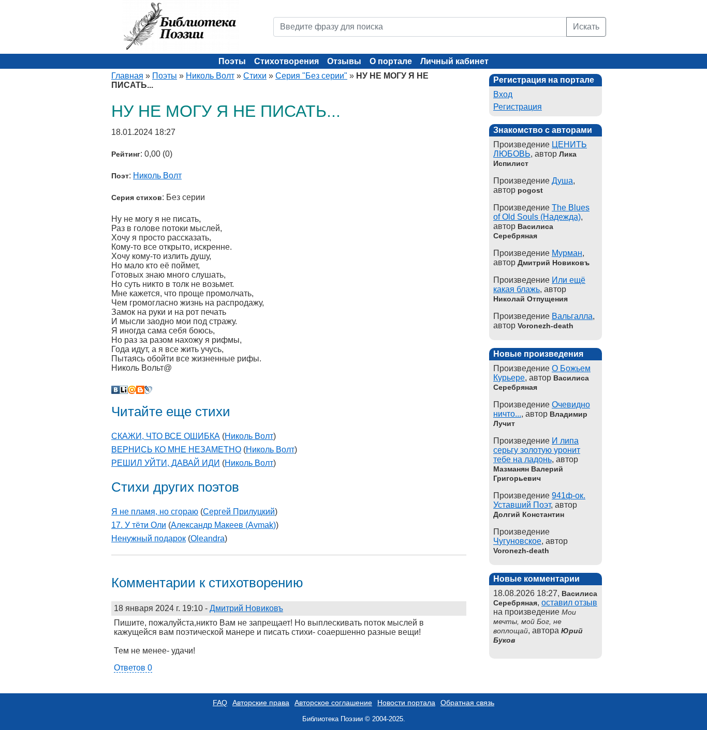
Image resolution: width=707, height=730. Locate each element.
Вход (502, 94)
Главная (127, 75)
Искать (586, 26)
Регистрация (517, 106)
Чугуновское (517, 541)
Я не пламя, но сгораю (154, 511)
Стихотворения (286, 61)
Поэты (232, 61)
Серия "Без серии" (311, 75)
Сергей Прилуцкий (239, 511)
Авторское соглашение (333, 702)
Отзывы (344, 61)
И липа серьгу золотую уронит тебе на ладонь (536, 450)
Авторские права (260, 702)
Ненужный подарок (148, 538)
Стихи (255, 75)
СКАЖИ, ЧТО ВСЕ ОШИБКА (165, 436)
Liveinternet (124, 390)
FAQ (220, 702)
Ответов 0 (133, 667)
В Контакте (115, 390)
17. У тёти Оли (138, 525)
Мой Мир (132, 390)
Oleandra (207, 538)
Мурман (567, 253)
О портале (391, 61)
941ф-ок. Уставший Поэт (539, 500)
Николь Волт (210, 75)
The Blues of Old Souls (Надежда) (541, 212)
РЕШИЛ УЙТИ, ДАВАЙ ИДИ (165, 463)
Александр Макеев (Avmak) (223, 525)
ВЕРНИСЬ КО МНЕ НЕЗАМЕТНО (176, 449)
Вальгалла (572, 316)
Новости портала (406, 702)
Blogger (140, 390)
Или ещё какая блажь (539, 285)
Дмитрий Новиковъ (246, 608)
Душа (562, 180)
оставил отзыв (569, 602)
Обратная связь (467, 702)
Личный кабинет (454, 61)
